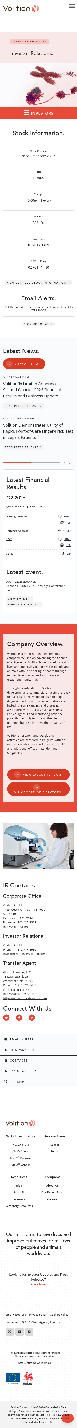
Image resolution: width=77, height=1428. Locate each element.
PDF (68, 522)
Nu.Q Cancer (20, 1164)
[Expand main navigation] (72, 6)
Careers (52, 1199)
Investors (19, 1199)
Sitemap (14, 1081)
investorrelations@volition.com (24, 954)
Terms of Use (46, 1422)
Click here (38, 1284)
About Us (52, 1185)
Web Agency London (46, 1322)
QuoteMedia (52, 1407)
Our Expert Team (52, 1192)
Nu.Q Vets (20, 1151)
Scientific (19, 1192)
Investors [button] (41, 113)
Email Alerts (18, 1039)
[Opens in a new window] (6, 1017)
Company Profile (22, 1050)
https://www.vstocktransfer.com (25, 998)
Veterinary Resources (19, 1205)
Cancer (54, 1144)
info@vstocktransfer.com (20, 994)
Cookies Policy (59, 1314)
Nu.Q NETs (20, 1144)
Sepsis (55, 1151)
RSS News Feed (20, 1071)
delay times (14, 1415)
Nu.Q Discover (20, 1158)
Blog (19, 1185)
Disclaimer (12, 1322)
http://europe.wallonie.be (35, 1362)
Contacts (16, 1060)
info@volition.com (15, 927)
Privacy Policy (37, 1314)
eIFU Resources (16, 1314)
